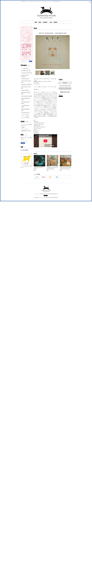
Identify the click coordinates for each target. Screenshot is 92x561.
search (30, 61)
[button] (45, 22)
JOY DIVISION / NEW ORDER (27, 96)
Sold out (65, 88)
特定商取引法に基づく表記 (26, 130)
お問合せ (23, 127)
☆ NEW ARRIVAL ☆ (26, 68)
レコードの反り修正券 (25, 117)
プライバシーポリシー (25, 129)
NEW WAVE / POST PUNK (26, 70)
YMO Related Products (25, 112)
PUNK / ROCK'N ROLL (25, 78)
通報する (60, 94)
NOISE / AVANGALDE (25, 90)
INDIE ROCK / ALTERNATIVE (27, 84)
